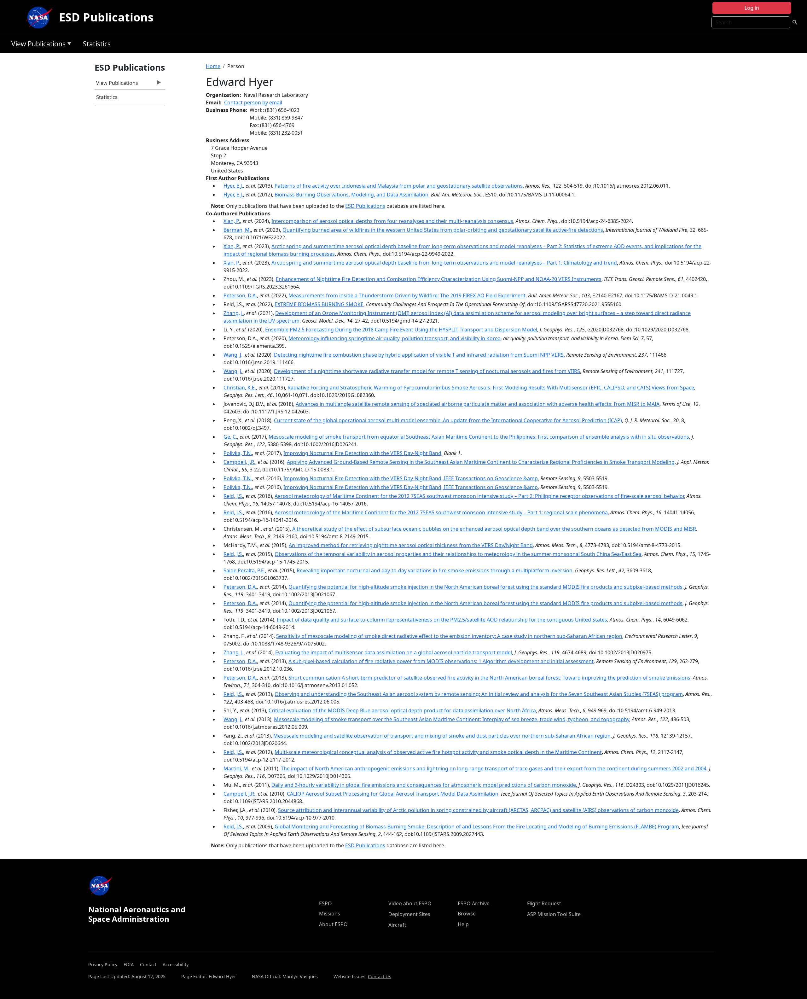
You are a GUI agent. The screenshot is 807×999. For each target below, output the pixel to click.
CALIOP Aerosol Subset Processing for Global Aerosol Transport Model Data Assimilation (392, 793)
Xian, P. (232, 221)
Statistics (97, 43)
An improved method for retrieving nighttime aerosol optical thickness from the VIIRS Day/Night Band (411, 545)
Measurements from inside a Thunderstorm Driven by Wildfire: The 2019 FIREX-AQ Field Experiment (406, 295)
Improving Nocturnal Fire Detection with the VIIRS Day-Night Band (362, 453)
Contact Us (379, 976)
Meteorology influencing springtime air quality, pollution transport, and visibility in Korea (394, 338)
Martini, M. (236, 768)
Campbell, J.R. (239, 462)
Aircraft (397, 924)
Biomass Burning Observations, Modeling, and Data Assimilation (351, 194)
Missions (329, 913)
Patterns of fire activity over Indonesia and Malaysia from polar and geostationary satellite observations (399, 185)
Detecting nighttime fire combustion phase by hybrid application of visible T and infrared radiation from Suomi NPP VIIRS (419, 354)
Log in (752, 7)
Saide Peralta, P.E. (244, 570)
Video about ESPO (410, 903)
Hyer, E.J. (233, 185)
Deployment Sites (409, 914)
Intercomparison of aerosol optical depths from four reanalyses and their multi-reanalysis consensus (392, 221)
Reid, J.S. (233, 496)
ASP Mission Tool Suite (554, 914)
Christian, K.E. (240, 387)
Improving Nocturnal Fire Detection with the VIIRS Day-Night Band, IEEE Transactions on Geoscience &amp (410, 478)
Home (213, 66)
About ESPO (333, 924)
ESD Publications (106, 17)
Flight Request (544, 903)
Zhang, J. (234, 313)
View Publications (37, 44)
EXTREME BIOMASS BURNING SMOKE (319, 304)
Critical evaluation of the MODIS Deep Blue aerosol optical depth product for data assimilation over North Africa (402, 710)
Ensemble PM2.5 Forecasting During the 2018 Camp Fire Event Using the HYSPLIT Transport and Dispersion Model (401, 329)
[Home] (40, 17)
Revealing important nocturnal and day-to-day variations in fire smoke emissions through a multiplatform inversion (434, 570)
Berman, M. (237, 229)
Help (463, 924)
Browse (467, 913)
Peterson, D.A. (240, 295)
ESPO (325, 903)
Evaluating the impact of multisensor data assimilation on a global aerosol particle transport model (393, 652)
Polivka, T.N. (238, 453)
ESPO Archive (474, 903)
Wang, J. (233, 354)
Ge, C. (230, 436)
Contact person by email (253, 102)
